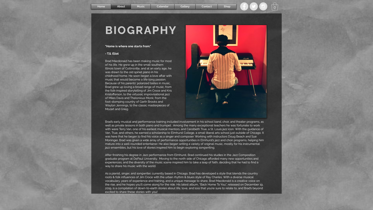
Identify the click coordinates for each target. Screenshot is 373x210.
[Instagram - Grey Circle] (263, 6)
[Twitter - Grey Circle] (254, 6)
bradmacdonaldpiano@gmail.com (174, 198)
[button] (274, 6)
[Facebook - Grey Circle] (244, 6)
